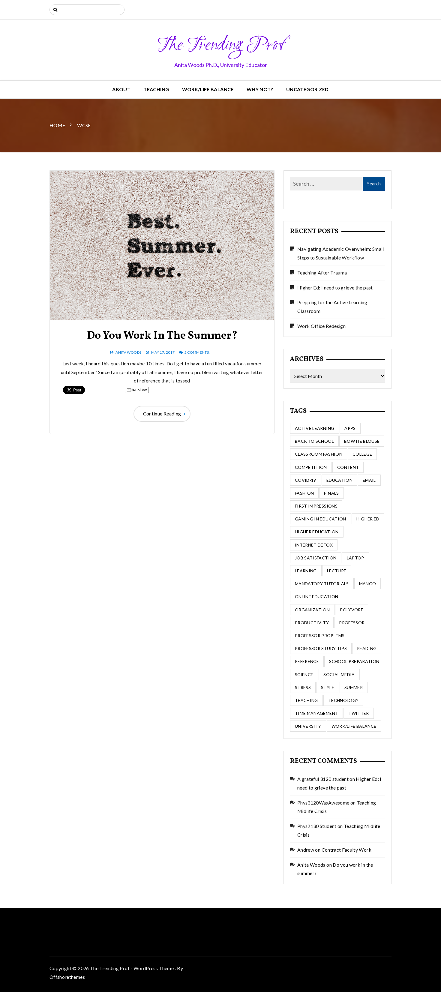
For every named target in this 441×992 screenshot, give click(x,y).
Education (339, 480)
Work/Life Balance (208, 89)
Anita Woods (128, 352)
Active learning (314, 428)
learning (306, 570)
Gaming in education (320, 518)
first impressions (316, 505)
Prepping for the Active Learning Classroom (332, 306)
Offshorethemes (67, 977)
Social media (339, 674)
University (308, 726)
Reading (366, 648)
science (304, 674)
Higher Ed (368, 518)
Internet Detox (314, 544)
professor (351, 622)
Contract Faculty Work (346, 850)
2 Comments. (197, 352)
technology (343, 700)
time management (316, 713)
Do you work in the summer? (162, 335)
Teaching (156, 89)
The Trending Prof (220, 45)
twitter (358, 713)
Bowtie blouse (362, 441)
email (369, 480)
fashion (304, 493)
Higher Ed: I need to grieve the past (335, 287)
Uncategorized (307, 89)
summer (353, 687)
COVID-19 (305, 480)
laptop (355, 557)
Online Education (316, 596)
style (327, 687)
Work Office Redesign (321, 326)
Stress (303, 687)
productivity (312, 622)
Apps (350, 428)
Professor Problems (319, 635)
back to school (314, 441)
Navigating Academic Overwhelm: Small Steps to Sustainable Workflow (340, 253)
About (121, 89)
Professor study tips (321, 648)
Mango (367, 583)
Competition (311, 467)
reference (307, 661)
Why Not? (260, 89)
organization (312, 609)
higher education (317, 531)
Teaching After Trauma (322, 272)
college (362, 454)
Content (348, 467)
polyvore (351, 609)
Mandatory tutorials (322, 583)
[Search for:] (87, 9)
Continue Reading (162, 413)
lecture (336, 570)
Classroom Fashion (318, 454)
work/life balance (354, 726)
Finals (331, 493)
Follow (141, 390)
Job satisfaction (316, 557)
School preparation (354, 661)
